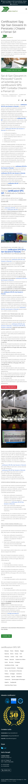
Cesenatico (19, 674)
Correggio (12, 674)
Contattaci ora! (15, 4)
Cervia (6, 671)
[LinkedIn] (25, 100)
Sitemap (14, 781)
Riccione (11, 662)
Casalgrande (13, 682)
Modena (17, 651)
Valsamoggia (20, 668)
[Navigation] (26, 9)
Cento (6, 662)
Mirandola (19, 677)
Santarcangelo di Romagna (18, 679)
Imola (21, 657)
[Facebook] (19, 100)
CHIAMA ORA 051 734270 (14, 70)
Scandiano (7, 677)
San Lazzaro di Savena (10, 668)
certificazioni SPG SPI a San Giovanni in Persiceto (14, 105)
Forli (21, 654)
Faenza (6, 659)
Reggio (22, 651)
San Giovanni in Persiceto (15, 671)
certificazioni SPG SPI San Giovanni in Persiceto (13, 470)
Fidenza (6, 674)
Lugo (17, 665)
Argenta (7, 682)
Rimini (11, 654)
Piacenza (7, 657)
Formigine (17, 662)
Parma (11, 651)
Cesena (12, 657)
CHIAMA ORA (6, 636)
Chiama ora (6, 770)
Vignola (13, 677)
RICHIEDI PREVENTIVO (9, 387)
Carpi (17, 657)
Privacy (9, 781)
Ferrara (16, 654)
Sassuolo (12, 659)
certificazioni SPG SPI (13, 183)
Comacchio (7, 679)
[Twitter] (22, 100)
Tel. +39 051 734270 (7, 3)
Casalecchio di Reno (20, 659)
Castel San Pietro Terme (10, 685)
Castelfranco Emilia (9, 665)
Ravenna (7, 654)
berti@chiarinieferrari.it (13, 613)
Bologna (7, 651)
